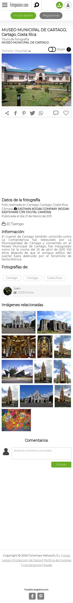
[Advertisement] (36, 157)
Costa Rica (54, 278)
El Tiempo (13, 224)
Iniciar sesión (23, 15)
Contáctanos (32, 565)
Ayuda (47, 565)
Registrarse (51, 15)
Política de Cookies (57, 560)
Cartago (12, 278)
